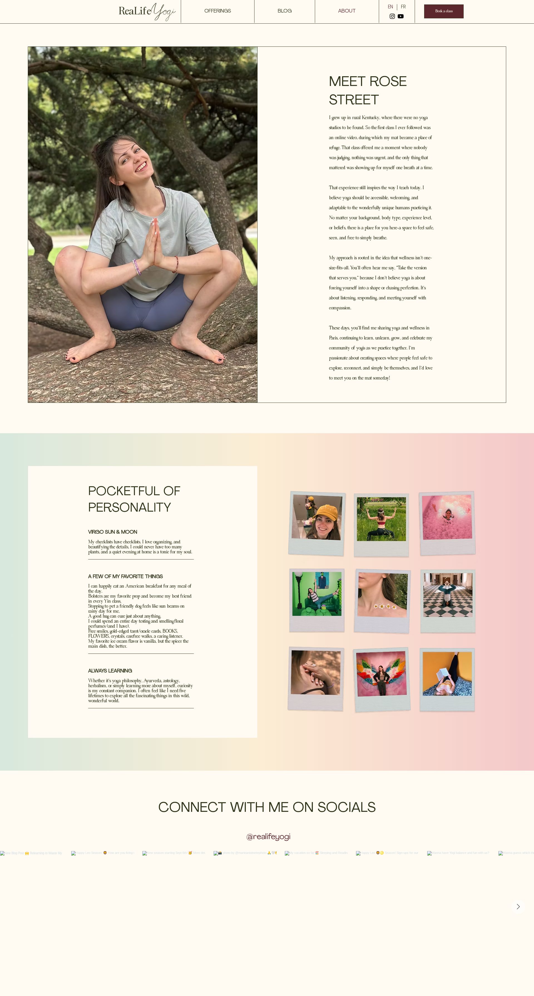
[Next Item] (518, 907)
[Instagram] (392, 16)
